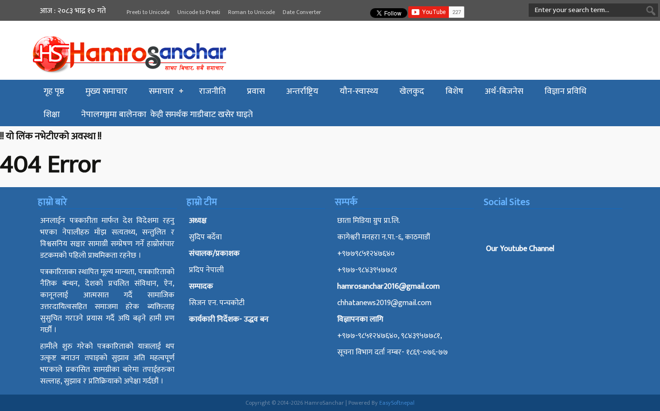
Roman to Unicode (251, 12)
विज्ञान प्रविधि (566, 91)
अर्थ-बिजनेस (504, 91)
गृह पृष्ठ (53, 91)
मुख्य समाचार (107, 91)
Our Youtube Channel (520, 248)
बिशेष (454, 91)
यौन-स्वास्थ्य (359, 91)
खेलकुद (412, 91)
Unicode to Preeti (198, 12)
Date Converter (302, 12)
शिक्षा (51, 114)
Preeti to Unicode (148, 12)
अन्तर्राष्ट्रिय (302, 91)
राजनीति (212, 91)
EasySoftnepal (397, 403)
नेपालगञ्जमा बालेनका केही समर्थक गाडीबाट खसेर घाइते (167, 114)
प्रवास (256, 91)
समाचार (161, 91)
